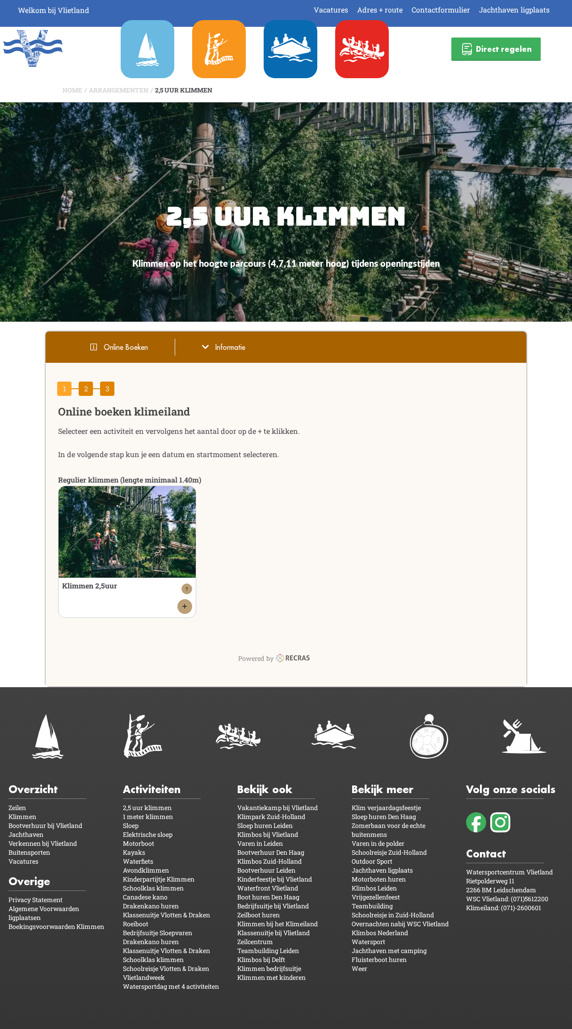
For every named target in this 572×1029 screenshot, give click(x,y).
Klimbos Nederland (380, 932)
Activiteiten (152, 789)
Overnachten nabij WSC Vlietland (400, 924)
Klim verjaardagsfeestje (386, 807)
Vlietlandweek (144, 977)
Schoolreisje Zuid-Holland (389, 852)
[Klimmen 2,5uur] (184, 606)
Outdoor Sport (372, 861)
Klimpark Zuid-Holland (271, 816)
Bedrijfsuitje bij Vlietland (273, 906)
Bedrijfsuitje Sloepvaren (157, 932)
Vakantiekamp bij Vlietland (277, 807)
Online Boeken (126, 347)
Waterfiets (138, 861)
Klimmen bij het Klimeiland (277, 924)
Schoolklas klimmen (153, 888)
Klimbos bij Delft (261, 959)
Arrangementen (118, 90)
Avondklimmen (146, 870)
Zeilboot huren (258, 915)
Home (72, 90)
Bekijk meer (382, 789)
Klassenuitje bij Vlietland (273, 932)
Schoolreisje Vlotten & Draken (166, 968)
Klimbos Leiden (374, 888)
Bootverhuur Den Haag (270, 852)
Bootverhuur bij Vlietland (45, 825)
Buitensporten (29, 852)
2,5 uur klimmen (183, 90)
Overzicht (33, 789)
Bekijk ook (264, 789)
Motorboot (138, 843)
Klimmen (22, 816)
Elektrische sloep (147, 834)
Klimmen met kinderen (271, 977)
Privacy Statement (35, 899)
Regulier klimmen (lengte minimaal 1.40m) (129, 479)
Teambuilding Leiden (268, 950)
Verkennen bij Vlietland (42, 843)
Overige (29, 881)
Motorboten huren (379, 879)
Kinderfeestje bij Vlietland (274, 879)
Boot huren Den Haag (268, 897)
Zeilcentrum (255, 941)
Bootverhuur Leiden (266, 870)
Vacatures (331, 9)
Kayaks (134, 852)
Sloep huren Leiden (265, 825)
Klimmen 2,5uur (89, 585)
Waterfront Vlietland (267, 888)
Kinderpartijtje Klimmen (158, 879)
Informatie (230, 347)
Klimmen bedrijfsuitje (269, 968)
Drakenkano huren (151, 906)
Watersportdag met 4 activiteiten (171, 986)
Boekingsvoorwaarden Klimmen (56, 926)
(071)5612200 (529, 899)
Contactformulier (441, 9)
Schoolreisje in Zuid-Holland (393, 915)
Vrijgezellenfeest (376, 897)
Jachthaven (25, 834)
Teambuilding (372, 906)
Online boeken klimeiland (124, 411)
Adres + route (380, 9)
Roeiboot (135, 924)
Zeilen (17, 807)
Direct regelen (504, 49)
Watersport (368, 941)
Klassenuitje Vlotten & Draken (166, 915)
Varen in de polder (378, 843)
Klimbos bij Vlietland (267, 834)
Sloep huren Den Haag (384, 816)
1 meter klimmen (148, 816)
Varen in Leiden (260, 843)
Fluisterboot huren (379, 959)
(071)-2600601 (521, 907)
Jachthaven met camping (389, 950)
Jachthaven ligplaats (514, 9)
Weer (359, 968)
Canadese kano (145, 897)
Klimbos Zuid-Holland (269, 861)
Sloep (131, 825)
